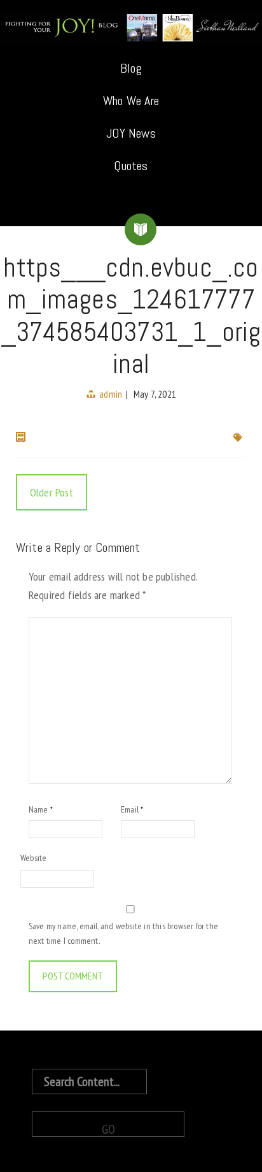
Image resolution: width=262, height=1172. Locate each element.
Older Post (51, 492)
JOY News (131, 133)
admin (110, 393)
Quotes (131, 165)
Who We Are (131, 100)
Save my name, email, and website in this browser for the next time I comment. (123, 933)
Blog (131, 68)
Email (132, 809)
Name (41, 809)
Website (33, 858)
